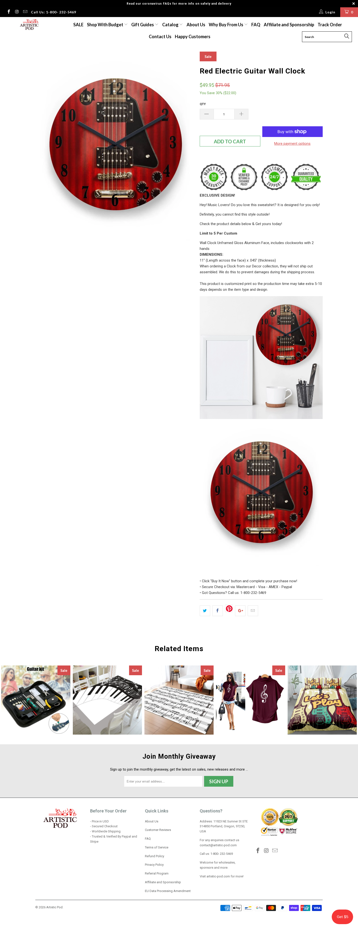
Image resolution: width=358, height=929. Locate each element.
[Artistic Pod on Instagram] (16, 12)
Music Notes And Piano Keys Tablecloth (107, 700)
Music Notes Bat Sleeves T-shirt (250, 700)
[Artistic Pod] (28, 24)
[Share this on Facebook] (217, 610)
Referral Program (157, 873)
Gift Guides (143, 24)
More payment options (292, 143)
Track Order (330, 24)
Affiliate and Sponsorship (289, 24)
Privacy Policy (154, 864)
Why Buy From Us (226, 24)
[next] (186, 146)
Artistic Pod (54, 907)
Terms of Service (156, 847)
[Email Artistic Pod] (24, 12)
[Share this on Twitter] (205, 610)
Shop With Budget (105, 24)
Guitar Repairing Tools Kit (35, 700)
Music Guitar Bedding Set (322, 700)
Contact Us (160, 36)
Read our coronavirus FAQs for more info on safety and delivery (179, 3)
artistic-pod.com (218, 876)
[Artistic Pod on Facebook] (8, 12)
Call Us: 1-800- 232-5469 (53, 12)
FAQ (255, 24)
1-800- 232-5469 (221, 854)
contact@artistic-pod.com (218, 845)
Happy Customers (192, 36)
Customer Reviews (158, 830)
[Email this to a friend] (253, 610)
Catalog (170, 24)
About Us (196, 24)
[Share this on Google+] (240, 610)
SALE (78, 24)
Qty (203, 104)
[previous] (44, 146)
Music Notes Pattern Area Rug (179, 700)
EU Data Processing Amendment (168, 891)
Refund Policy (154, 856)
